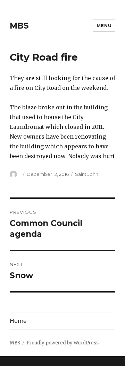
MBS (19, 26)
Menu (104, 25)
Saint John (86, 174)
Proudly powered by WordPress (62, 343)
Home (18, 321)
